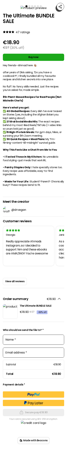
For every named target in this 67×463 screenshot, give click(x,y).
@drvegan (18, 210)
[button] (33, 8)
